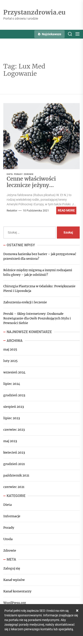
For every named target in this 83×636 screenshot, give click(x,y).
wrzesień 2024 (14, 372)
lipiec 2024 (11, 384)
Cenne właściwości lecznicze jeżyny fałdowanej (31, 185)
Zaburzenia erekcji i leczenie (25, 302)
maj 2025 (10, 349)
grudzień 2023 (14, 395)
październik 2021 (16, 475)
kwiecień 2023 (14, 452)
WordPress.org (14, 603)
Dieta (10, 174)
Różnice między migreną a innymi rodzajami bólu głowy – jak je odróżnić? (37, 272)
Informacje (11, 516)
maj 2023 (10, 441)
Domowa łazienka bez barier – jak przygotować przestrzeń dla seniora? (39, 256)
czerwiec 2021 (13, 487)
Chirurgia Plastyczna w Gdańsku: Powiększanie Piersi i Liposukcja (39, 288)
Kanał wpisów (14, 580)
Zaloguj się (11, 568)
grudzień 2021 (14, 464)
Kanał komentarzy (17, 591)
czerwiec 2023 (14, 430)
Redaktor (12, 210)
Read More (66, 210)
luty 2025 (10, 361)
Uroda (8, 539)
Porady (18, 174)
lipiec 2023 (11, 418)
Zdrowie (28, 174)
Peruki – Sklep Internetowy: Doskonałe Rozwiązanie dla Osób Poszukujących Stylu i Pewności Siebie (37, 318)
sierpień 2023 (13, 407)
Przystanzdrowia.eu (34, 12)
